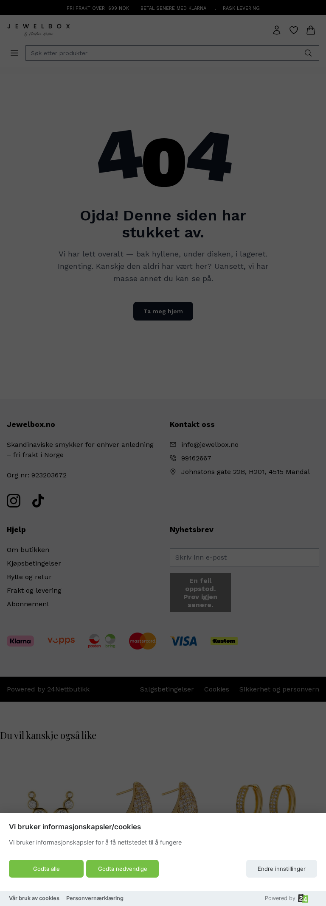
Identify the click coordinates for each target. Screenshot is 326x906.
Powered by (280, 898)
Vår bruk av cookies (34, 898)
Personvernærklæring (95, 898)
